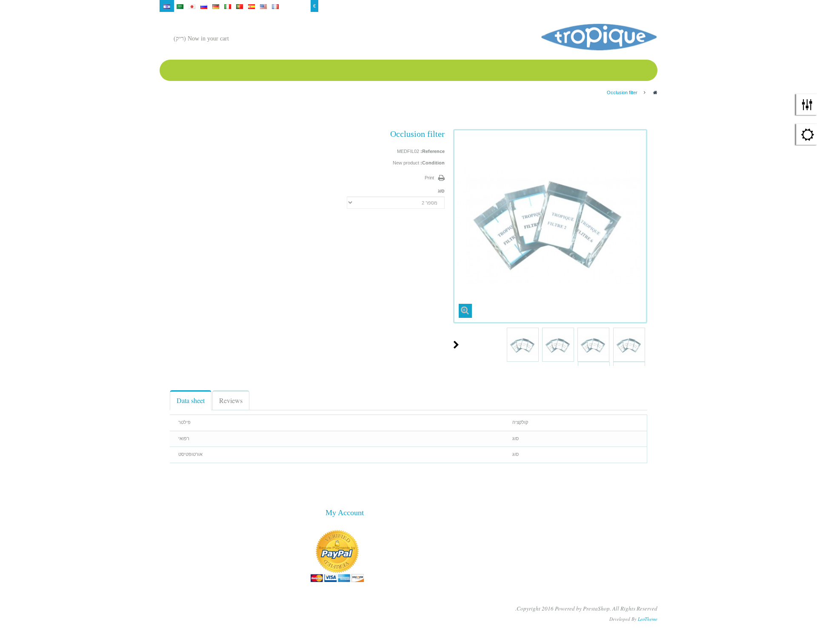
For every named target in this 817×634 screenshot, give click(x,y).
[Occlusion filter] (629, 345)
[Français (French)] (275, 6)
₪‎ (293, 6)
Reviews (231, 400)
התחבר (647, 6)
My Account (623, 6)
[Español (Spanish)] (251, 6)
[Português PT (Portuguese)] (240, 6)
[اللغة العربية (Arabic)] (180, 6)
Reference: (432, 151)
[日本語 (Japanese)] (192, 6)
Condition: (432, 162)
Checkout (596, 6)
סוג (441, 190)
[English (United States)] (263, 6)
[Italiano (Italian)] (228, 6)
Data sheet (191, 400)
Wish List (571, 6)
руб (304, 6)
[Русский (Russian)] (204, 6)
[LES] (599, 37)
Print (429, 177)
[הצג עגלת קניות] (237, 39)
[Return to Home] (655, 92)
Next (456, 344)
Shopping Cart (542, 6)
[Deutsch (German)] (216, 6)
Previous (643, 344)
